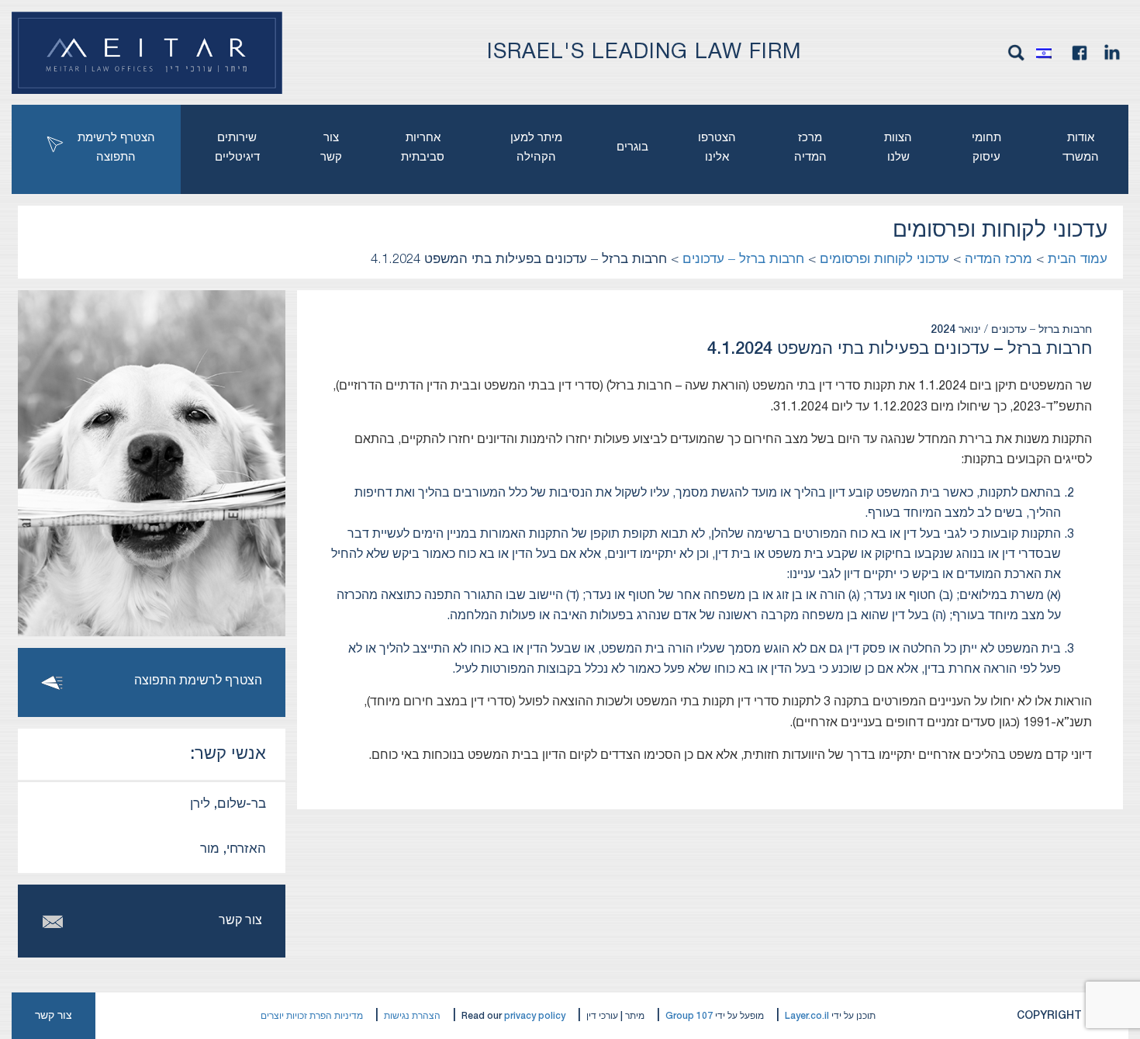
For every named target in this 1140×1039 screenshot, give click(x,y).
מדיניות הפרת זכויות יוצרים (312, 1016)
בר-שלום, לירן (228, 804)
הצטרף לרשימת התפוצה (116, 148)
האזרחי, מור (233, 849)
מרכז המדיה (810, 148)
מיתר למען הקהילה (536, 148)
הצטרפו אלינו (717, 148)
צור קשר (331, 148)
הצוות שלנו (898, 148)
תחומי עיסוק (986, 148)
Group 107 (689, 1016)
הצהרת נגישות (412, 1016)
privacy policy (534, 1016)
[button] (1047, 53)
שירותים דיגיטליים (237, 148)
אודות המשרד (1080, 148)
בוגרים (632, 147)
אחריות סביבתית (422, 148)
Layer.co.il (807, 1016)
